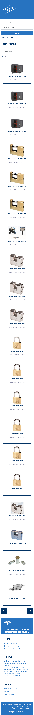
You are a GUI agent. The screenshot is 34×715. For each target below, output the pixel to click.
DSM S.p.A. (21, 712)
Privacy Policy (9, 691)
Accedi (3, 38)
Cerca (17, 33)
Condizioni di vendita (12, 688)
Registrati (10, 38)
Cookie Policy (9, 694)
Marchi (6, 44)
